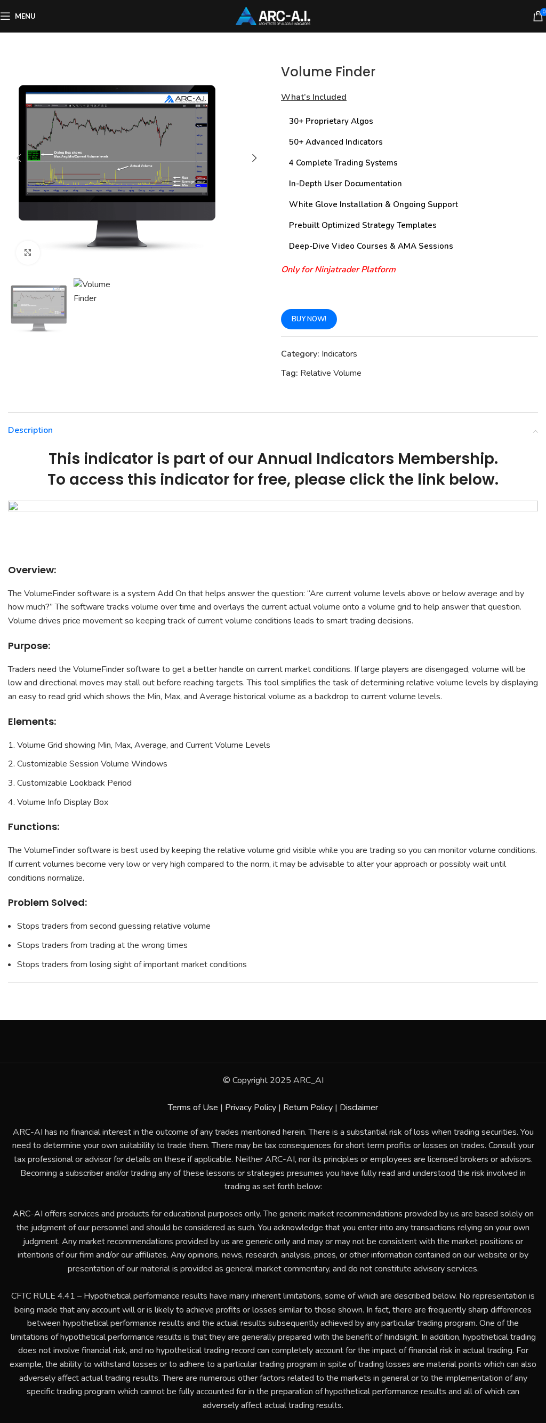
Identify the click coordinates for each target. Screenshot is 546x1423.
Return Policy (308, 1107)
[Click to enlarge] (28, 253)
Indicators (339, 354)
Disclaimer (359, 1107)
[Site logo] (273, 15)
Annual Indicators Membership (375, 458)
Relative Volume (331, 373)
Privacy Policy (250, 1107)
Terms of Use (193, 1107)
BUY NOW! (309, 319)
